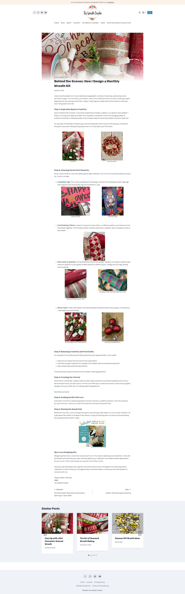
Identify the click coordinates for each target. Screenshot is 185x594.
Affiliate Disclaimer (83, 586)
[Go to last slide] (45, 533)
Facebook (111, 2)
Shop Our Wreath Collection (119, 23)
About (69, 23)
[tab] (88, 555)
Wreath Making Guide (61, 77)
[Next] (140, 533)
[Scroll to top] (180, 591)
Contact (77, 23)
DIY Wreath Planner (90, 23)
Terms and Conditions (100, 586)
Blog (63, 23)
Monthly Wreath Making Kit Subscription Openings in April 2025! (69, 492)
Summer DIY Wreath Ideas (127, 538)
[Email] (45, 12)
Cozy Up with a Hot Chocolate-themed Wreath (54, 541)
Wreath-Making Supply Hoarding (118, 491)
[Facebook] (34, 12)
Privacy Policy (99, 582)
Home (56, 23)
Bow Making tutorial (61, 392)
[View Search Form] (139, 12)
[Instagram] (38, 12)
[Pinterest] (41, 12)
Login (149, 12)
